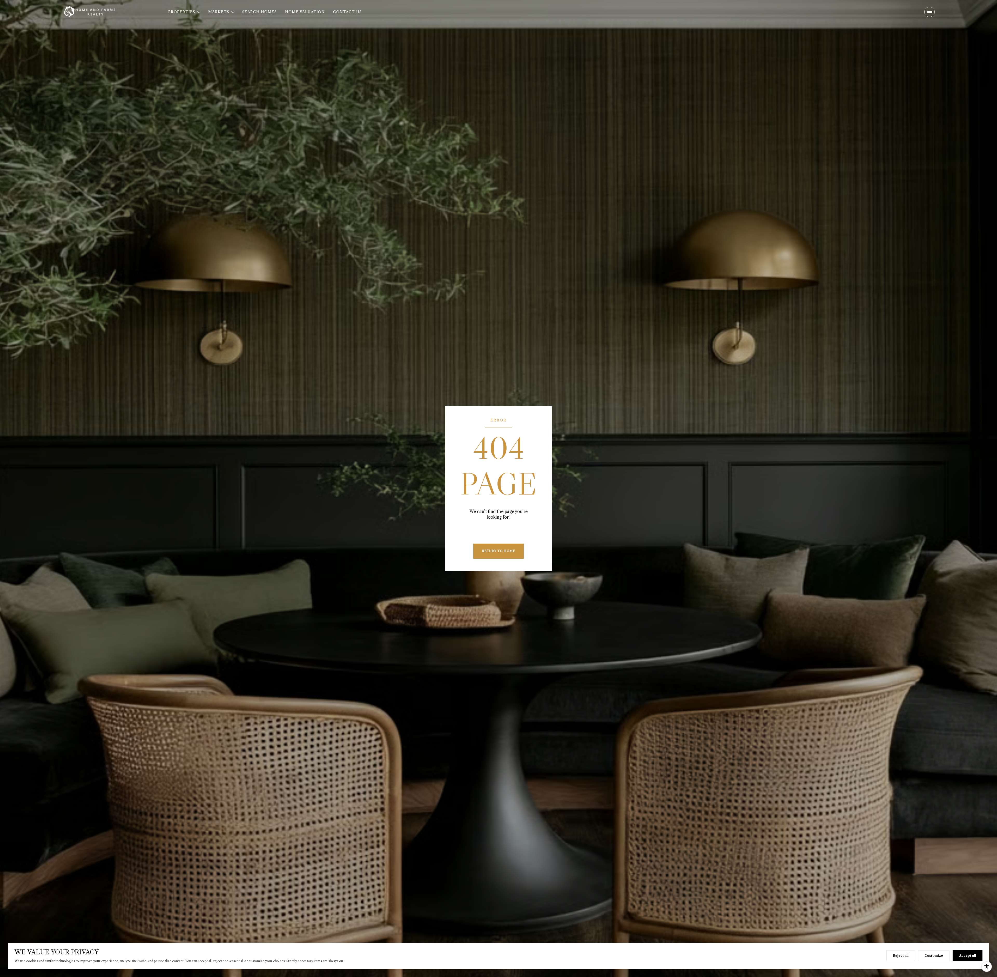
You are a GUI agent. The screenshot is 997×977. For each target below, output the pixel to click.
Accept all (967, 956)
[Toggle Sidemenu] (929, 12)
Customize (934, 956)
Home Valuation (305, 12)
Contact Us (347, 12)
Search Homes (259, 12)
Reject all (900, 956)
